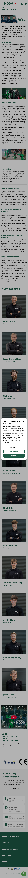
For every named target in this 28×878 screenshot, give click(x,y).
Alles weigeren (14, 451)
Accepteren (14, 455)
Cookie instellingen (14, 447)
